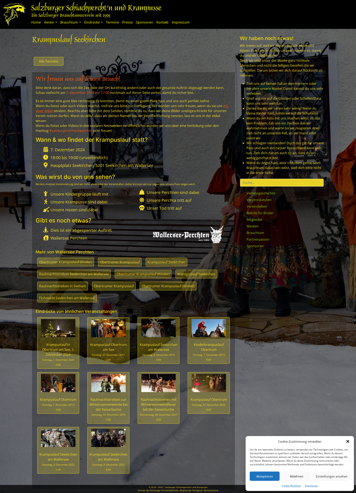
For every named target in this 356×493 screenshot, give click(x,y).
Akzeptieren (264, 476)
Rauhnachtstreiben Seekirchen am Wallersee (74, 274)
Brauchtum (69, 22)
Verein (49, 22)
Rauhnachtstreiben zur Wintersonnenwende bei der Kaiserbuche (108, 409)
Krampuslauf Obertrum (58, 404)
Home (36, 22)
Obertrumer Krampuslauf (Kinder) (65, 262)
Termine (112, 22)
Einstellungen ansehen (332, 476)
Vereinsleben (257, 206)
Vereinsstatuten (259, 199)
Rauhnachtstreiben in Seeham (62, 286)
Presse (127, 22)
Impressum (311, 485)
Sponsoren (144, 22)
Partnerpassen (258, 239)
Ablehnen (296, 476)
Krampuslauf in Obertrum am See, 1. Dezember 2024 (58, 354)
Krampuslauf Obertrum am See (108, 352)
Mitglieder (254, 219)
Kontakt (162, 22)
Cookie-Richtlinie (291, 485)
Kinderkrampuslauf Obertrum (209, 352)
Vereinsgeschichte (261, 193)
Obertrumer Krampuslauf (120, 262)
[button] (348, 441)
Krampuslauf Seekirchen (166, 262)
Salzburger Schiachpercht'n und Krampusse (96, 8)
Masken (253, 226)
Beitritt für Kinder (260, 213)
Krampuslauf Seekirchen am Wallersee (159, 352)
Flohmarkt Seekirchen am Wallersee (67, 298)
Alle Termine (48, 61)
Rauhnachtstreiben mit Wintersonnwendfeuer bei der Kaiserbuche (158, 409)
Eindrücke (92, 22)
